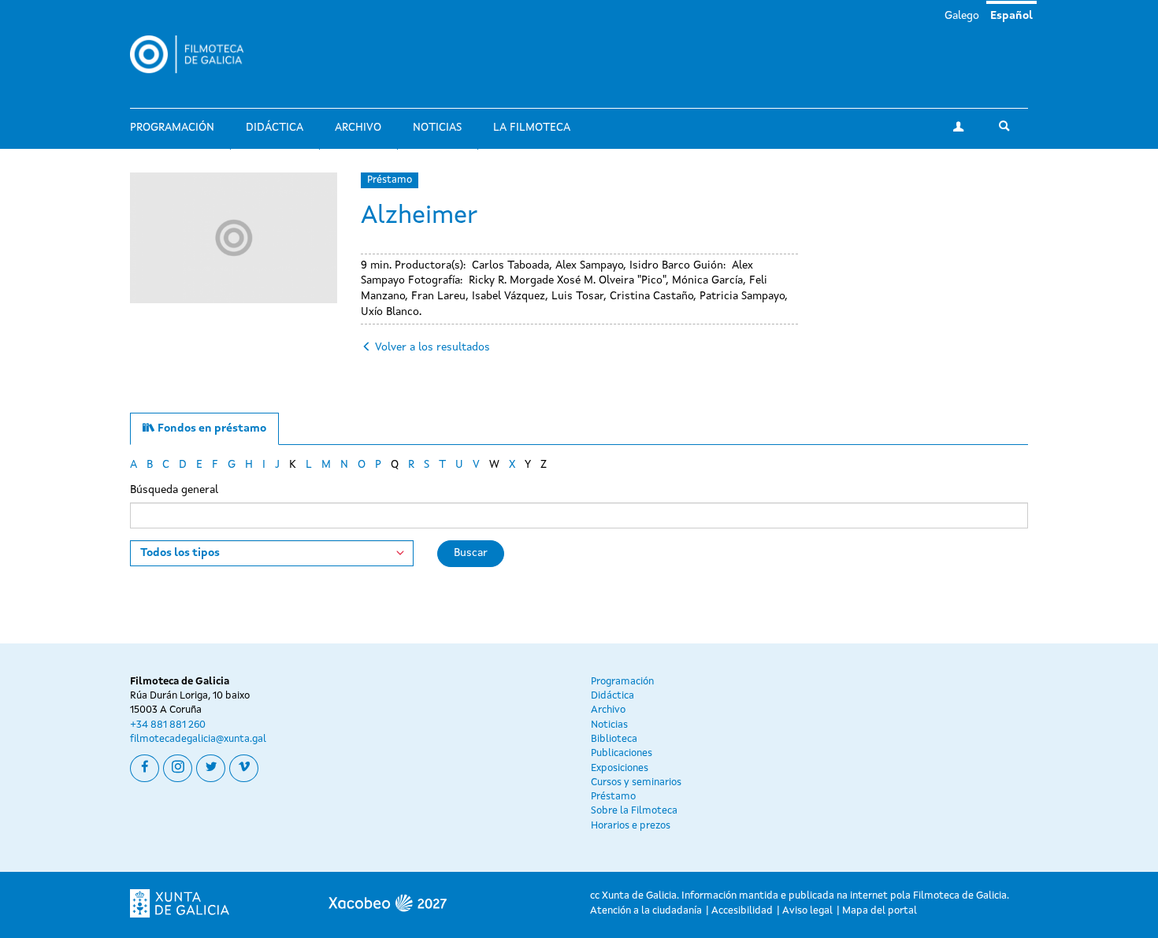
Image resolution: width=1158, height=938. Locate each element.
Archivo (358, 127)
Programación (172, 127)
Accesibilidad (742, 911)
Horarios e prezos (630, 826)
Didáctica (274, 127)
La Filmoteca (531, 127)
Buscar (471, 552)
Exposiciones (619, 768)
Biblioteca (614, 739)
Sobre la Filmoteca (634, 811)
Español (1011, 15)
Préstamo (389, 180)
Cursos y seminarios (636, 782)
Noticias (437, 127)
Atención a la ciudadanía (646, 911)
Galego (962, 15)
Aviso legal (807, 911)
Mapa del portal (879, 911)
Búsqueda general (174, 489)
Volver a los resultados (432, 347)
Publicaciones (621, 753)
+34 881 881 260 (168, 725)
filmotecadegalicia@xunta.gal (198, 739)
